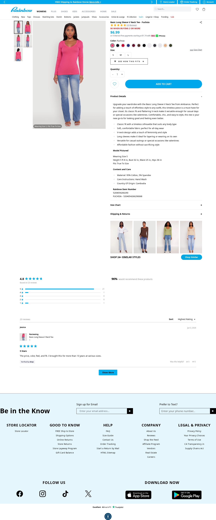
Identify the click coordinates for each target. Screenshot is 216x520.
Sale (113, 11)
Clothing (15, 17)
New (23, 17)
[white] (149, 45)
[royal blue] (128, 45)
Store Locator (21, 431)
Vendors (151, 448)
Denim (59, 17)
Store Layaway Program (65, 448)
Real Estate (151, 452)
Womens (41, 11)
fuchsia (117, 40)
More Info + (95, 2)
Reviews (151, 435)
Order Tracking (108, 444)
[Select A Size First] (114, 84)
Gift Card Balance (65, 452)
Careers (151, 456)
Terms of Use (194, 439)
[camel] (165, 45)
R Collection (132, 17)
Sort (171, 319)
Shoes (64, 11)
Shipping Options (65, 435)
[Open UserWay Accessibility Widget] (108, 516)
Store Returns (65, 444)
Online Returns (65, 439)
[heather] (160, 45)
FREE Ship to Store (64, 431)
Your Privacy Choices (194, 435)
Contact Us (108, 439)
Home (103, 11)
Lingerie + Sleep (152, 17)
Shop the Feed (151, 439)
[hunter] (171, 45)
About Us (151, 431)
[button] (189, 9)
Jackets (76, 17)
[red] (123, 45)
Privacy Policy (194, 431)
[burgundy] (134, 45)
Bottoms (67, 17)
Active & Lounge (118, 17)
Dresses (36, 17)
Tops (29, 17)
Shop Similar (191, 257)
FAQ (108, 431)
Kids (74, 11)
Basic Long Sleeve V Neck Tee (41, 338)
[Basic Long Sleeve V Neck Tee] (201, 22)
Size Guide (108, 435)
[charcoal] (155, 45)
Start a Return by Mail (108, 448)
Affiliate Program (151, 444)
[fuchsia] (112, 45)
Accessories (89, 11)
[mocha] (139, 45)
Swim (141, 17)
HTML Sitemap (108, 452)
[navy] (118, 45)
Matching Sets (48, 17)
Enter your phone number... (178, 411)
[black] (144, 45)
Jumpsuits (85, 17)
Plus (53, 11)
